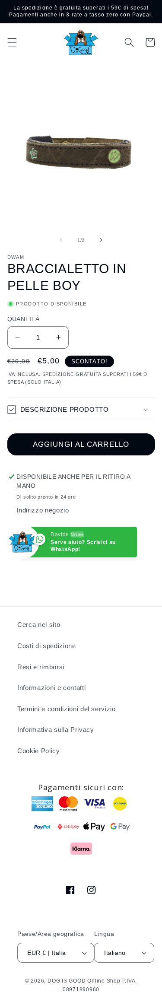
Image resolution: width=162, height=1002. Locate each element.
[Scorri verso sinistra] (60, 240)
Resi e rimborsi (40, 667)
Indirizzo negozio (42, 510)
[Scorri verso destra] (101, 240)
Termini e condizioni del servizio (66, 709)
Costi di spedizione (46, 645)
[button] (11, 42)
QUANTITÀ (23, 318)
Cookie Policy (38, 750)
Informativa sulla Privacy (55, 729)
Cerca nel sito (38, 624)
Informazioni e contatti (51, 687)
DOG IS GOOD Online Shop (84, 981)
